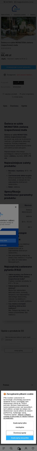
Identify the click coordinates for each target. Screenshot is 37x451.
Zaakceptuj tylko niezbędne (20, 425)
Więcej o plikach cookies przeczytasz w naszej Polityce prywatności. (18, 416)
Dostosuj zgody (20, 433)
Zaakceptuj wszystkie (20, 438)
